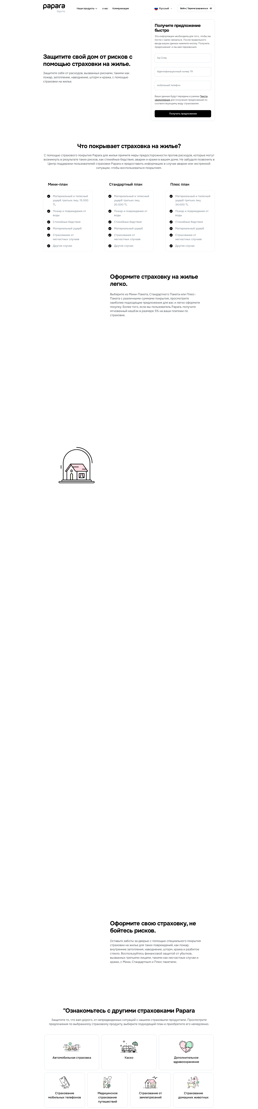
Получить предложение (183, 113)
